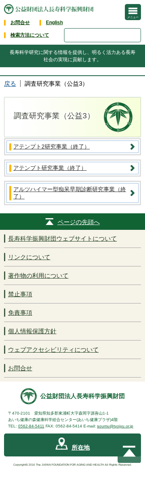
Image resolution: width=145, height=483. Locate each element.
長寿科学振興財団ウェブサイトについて (62, 238)
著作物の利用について (38, 275)
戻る (10, 83)
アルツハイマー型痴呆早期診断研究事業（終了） (69, 193)
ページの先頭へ (79, 222)
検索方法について (29, 35)
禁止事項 (20, 294)
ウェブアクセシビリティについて (53, 349)
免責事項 (20, 312)
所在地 (81, 447)
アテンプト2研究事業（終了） (51, 146)
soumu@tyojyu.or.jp (115, 426)
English (54, 22)
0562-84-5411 (31, 426)
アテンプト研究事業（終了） (50, 168)
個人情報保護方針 (32, 331)
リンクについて (29, 257)
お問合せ (20, 22)
